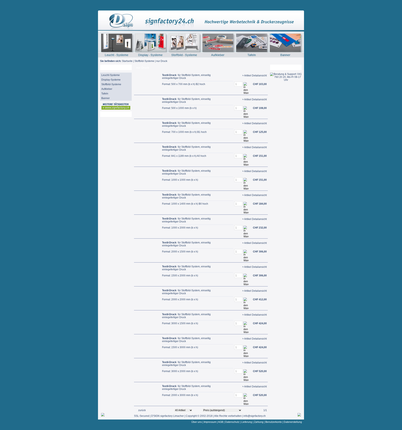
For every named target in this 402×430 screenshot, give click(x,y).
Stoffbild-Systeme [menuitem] (111, 84)
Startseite (127, 61)
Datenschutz (232, 422)
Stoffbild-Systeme (144, 61)
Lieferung (246, 422)
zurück (142, 410)
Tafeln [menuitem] (104, 93)
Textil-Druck (169, 75)
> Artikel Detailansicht (254, 75)
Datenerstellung (293, 422)
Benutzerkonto (273, 422)
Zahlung (258, 422)
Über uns (196, 422)
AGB (220, 422)
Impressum (210, 422)
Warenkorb (279, 67)
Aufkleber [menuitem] (106, 89)
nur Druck (161, 61)
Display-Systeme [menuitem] (111, 79)
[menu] (116, 87)
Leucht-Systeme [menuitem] (110, 75)
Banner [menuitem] (105, 98)
